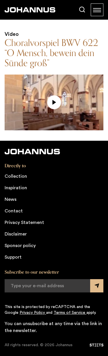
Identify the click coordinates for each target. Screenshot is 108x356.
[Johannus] (30, 9)
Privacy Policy (33, 313)
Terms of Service (70, 313)
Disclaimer (16, 234)
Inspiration (16, 188)
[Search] (82, 9)
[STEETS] (96, 345)
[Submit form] (96, 285)
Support (13, 257)
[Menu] (97, 9)
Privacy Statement (24, 222)
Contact (14, 211)
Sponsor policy (20, 245)
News (10, 199)
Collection (16, 176)
